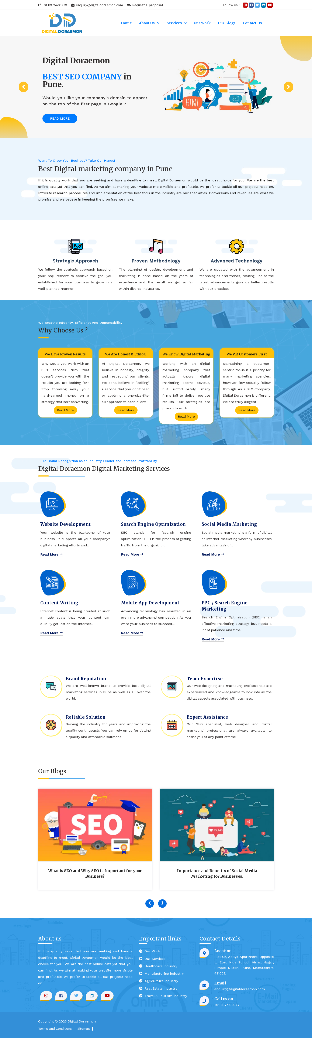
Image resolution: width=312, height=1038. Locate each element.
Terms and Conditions (55, 1029)
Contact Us (252, 23)
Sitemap (83, 1029)
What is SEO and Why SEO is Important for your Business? (95, 873)
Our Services (155, 959)
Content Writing (59, 602)
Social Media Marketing (229, 524)
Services (175, 23)
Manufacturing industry (164, 974)
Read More (60, 118)
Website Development (65, 524)
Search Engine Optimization (153, 524)
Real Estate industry (161, 988)
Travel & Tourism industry (166, 996)
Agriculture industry (161, 981)
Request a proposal (147, 5)
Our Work (202, 23)
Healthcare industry (161, 966)
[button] (23, 87)
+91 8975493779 (54, 5)
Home (126, 23)
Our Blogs (227, 23)
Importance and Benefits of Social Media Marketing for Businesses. (217, 873)
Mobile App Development (150, 602)
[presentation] (149, 903)
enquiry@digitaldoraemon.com (99, 5)
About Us (147, 23)
